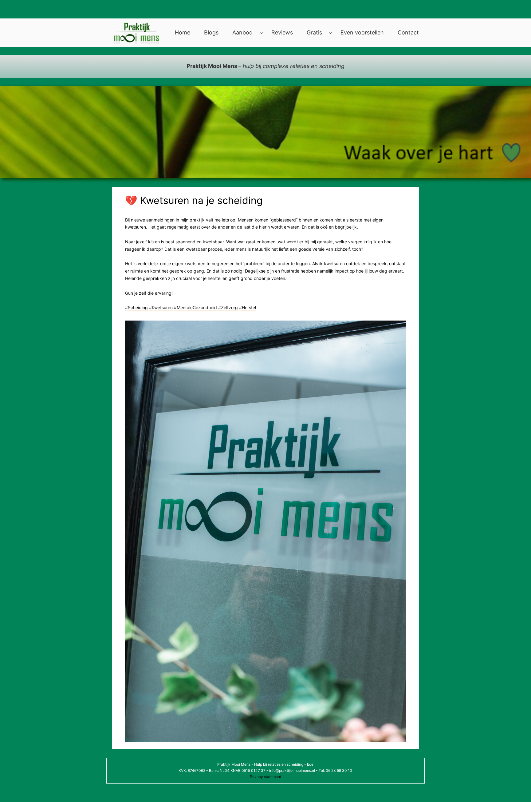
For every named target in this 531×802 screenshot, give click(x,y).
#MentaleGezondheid (195, 307)
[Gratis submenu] (330, 32)
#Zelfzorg (228, 307)
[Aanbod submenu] (261, 32)
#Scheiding (136, 307)
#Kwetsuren (161, 307)
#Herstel (247, 307)
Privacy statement (265, 776)
